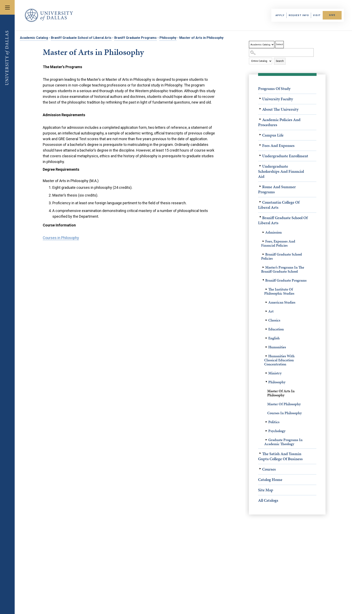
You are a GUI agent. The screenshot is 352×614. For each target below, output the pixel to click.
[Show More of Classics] (266, 320)
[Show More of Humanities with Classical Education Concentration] (266, 356)
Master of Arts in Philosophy (281, 393)
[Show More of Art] (266, 311)
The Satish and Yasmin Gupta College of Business (280, 456)
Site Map (265, 490)
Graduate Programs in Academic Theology (283, 441)
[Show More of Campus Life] (260, 135)
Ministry (275, 373)
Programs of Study (274, 88)
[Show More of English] (266, 338)
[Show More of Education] (266, 329)
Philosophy (168, 38)
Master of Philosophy (284, 403)
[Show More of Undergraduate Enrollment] (260, 155)
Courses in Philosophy (284, 412)
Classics (274, 320)
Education (276, 329)
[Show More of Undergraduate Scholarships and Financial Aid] (260, 166)
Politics (273, 421)
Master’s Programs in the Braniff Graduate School (282, 269)
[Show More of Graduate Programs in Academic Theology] (266, 440)
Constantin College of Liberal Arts (278, 204)
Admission (273, 232)
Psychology (276, 430)
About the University (280, 109)
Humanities (277, 347)
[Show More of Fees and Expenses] (260, 145)
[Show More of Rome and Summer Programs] (260, 186)
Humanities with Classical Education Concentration (279, 360)
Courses (269, 469)
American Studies (281, 302)
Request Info (299, 15)
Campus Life (273, 135)
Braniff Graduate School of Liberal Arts (81, 38)
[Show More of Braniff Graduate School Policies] (263, 254)
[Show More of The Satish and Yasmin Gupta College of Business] (260, 453)
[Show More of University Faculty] (260, 98)
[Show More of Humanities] (266, 347)
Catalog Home (270, 479)
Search (280, 61)
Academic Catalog (34, 38)
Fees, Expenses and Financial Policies (278, 243)
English (274, 338)
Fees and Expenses (278, 145)
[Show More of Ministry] (266, 373)
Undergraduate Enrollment (285, 156)
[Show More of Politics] (266, 422)
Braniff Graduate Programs (135, 38)
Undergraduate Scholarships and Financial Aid (281, 171)
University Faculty (277, 99)
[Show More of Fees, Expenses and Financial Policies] (263, 241)
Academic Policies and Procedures (279, 122)
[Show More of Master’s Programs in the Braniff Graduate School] (263, 267)
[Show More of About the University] (260, 109)
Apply (280, 15)
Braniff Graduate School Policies (281, 256)
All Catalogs (268, 500)
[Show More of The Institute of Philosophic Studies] (266, 289)
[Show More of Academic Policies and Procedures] (260, 119)
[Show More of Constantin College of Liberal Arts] (260, 202)
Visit (317, 15)
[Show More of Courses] (260, 469)
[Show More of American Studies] (266, 302)
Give (332, 15)
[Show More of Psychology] (266, 431)
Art (271, 311)
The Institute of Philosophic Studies (279, 291)
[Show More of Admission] (263, 232)
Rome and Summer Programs (277, 189)
